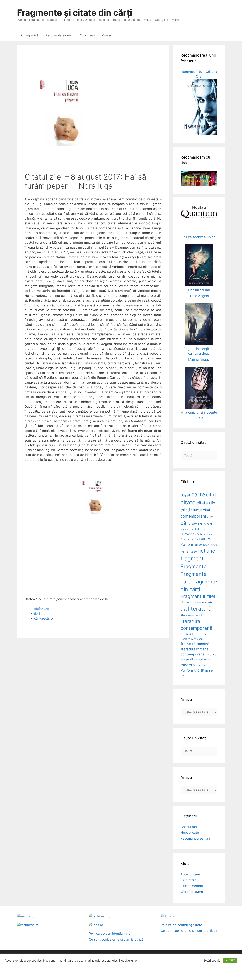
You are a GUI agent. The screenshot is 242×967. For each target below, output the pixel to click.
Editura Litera (204, 534)
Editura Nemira (189, 539)
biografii (185, 495)
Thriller (209, 670)
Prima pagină (29, 35)
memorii (198, 659)
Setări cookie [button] (211, 960)
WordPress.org (192, 892)
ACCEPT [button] (230, 960)
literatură (200, 608)
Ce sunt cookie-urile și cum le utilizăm (117, 939)
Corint (210, 516)
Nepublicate (190, 832)
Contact (107, 35)
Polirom (187, 670)
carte (198, 494)
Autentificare (190, 874)
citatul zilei (200, 510)
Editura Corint (187, 529)
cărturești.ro (43, 618)
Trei (183, 675)
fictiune (206, 551)
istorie (200, 602)
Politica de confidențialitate (109, 933)
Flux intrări (188, 880)
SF (202, 670)
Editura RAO (201, 544)
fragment (192, 558)
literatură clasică (191, 615)
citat (211, 494)
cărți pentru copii (202, 523)
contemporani (193, 516)
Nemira (201, 665)
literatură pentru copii (192, 638)
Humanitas (188, 602)
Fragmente (194, 566)
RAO (196, 670)
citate (188, 502)
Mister (207, 659)
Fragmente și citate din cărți (74, 12)
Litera (184, 609)
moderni (188, 664)
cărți (186, 523)
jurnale (208, 602)
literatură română (195, 644)
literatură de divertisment (195, 634)
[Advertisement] (93, 555)
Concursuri (87, 35)
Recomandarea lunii (59, 35)
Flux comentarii (192, 886)
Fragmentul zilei (198, 596)
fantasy (191, 551)
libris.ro (39, 614)
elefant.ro (41, 609)
